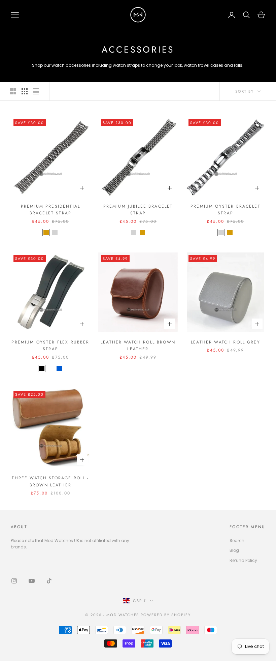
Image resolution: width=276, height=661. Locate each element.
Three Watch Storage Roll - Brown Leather (50, 481)
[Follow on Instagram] (14, 580)
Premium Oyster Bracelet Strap (226, 209)
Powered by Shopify (166, 615)
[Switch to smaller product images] (25, 91)
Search (237, 540)
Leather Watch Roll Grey (225, 342)
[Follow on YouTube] (31, 580)
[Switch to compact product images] (36, 91)
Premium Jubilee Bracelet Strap (138, 209)
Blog (234, 550)
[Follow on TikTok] (49, 580)
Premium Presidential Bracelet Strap (50, 209)
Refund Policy (243, 560)
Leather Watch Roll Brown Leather (138, 345)
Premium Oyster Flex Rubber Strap (50, 345)
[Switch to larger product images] (13, 91)
